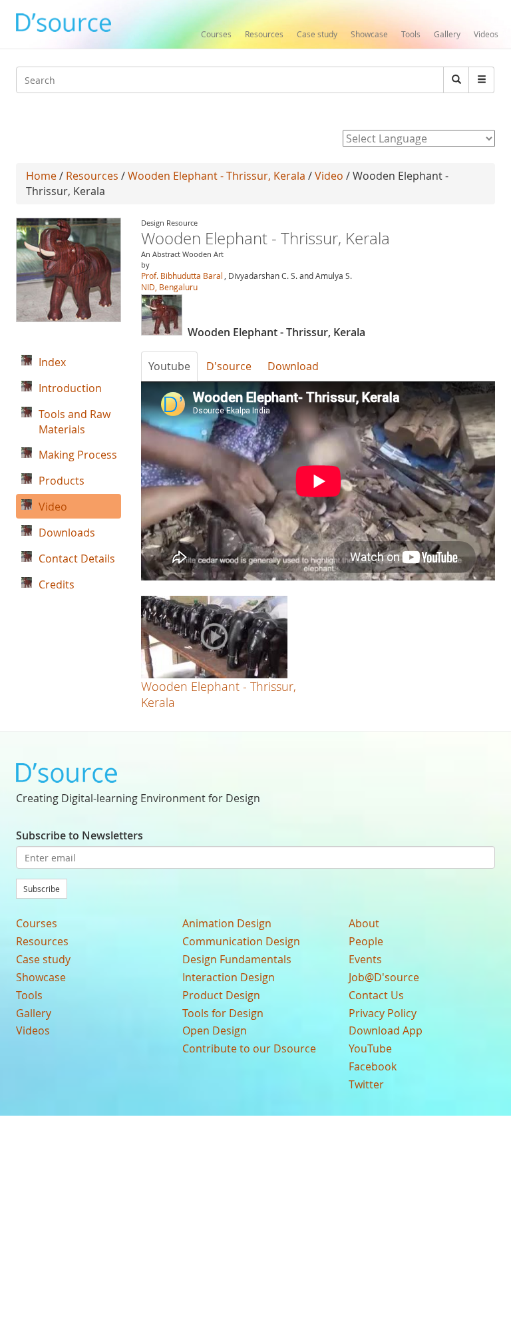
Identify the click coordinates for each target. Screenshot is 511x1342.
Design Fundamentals (236, 959)
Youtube (169, 366)
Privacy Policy (383, 1013)
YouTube (370, 1048)
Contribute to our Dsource (249, 1048)
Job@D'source (384, 977)
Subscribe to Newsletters (79, 835)
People (366, 941)
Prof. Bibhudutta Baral (182, 275)
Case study (317, 34)
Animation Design (226, 923)
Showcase (369, 34)
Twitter (366, 1084)
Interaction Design (228, 977)
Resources (264, 34)
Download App (386, 1030)
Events (365, 959)
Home (41, 175)
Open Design (214, 1030)
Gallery (447, 34)
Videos (486, 34)
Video (329, 175)
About (364, 923)
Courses (216, 34)
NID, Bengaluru (169, 287)
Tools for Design (222, 1013)
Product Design (221, 995)
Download (293, 366)
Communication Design (241, 941)
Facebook (373, 1066)
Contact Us (376, 995)
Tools (411, 34)
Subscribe (41, 888)
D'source (229, 366)
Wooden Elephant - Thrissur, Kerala (216, 175)
